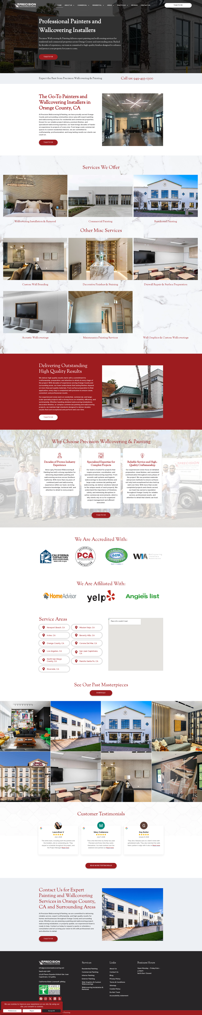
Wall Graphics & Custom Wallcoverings (165, 338)
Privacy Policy (115, 979)
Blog (111, 975)
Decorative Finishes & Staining (100, 285)
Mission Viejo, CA (87, 627)
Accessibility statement (119, 996)
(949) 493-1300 (44, 971)
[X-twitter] (50, 999)
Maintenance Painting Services (100, 338)
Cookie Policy (115, 989)
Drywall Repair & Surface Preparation (165, 285)
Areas (109, 5)
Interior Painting (88, 975)
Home (59, 5)
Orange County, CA (55, 643)
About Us (68, 5)
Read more (65, 848)
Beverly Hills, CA (87, 635)
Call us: (137, 78)
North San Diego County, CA (54, 660)
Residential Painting (165, 221)
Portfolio (121, 5)
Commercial (82, 5)
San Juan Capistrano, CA (88, 652)
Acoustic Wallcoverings (35, 338)
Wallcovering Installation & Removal (35, 221)
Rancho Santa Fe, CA (88, 661)
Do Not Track (115, 992)
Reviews (134, 5)
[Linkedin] (55, 999)
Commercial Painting (100, 221)
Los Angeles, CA (54, 651)
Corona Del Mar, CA (88, 643)
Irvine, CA (51, 635)
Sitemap (113, 985)
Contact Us (145, 5)
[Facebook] (41, 999)
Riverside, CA (53, 669)
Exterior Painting (88, 979)
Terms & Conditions (117, 982)
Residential (97, 5)
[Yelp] (59, 999)
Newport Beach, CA (56, 627)
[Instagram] (46, 999)
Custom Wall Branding (35, 285)
